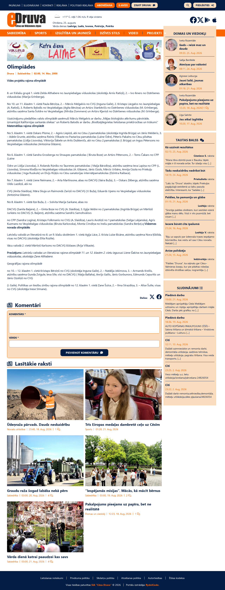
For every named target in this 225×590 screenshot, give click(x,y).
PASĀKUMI (14, 5)
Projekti (154, 33)
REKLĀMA (61, 5)
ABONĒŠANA (104, 5)
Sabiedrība (16, 33)
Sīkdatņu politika (105, 578)
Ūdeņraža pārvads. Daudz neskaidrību (38, 424)
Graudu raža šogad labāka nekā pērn (37, 490)
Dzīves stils (110, 33)
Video (133, 33)
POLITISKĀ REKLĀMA (81, 5)
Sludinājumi (188, 288)
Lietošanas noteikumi (51, 578)
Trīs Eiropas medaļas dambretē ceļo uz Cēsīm (122, 424)
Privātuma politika (79, 578)
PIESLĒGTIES (203, 5)
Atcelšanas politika (131, 578)
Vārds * (14, 337)
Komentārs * (17, 314)
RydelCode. (152, 584)
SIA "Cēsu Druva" (101, 584)
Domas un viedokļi (95, 513)
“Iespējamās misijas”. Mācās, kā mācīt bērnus (122, 490)
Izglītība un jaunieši (73, 33)
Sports (41, 33)
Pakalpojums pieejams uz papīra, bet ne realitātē (118, 506)
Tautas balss (187, 140)
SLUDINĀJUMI (31, 5)
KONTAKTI (47, 5)
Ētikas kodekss (177, 578)
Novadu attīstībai (16, 429)
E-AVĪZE (123, 5)
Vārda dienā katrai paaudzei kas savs (37, 556)
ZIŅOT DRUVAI (142, 5)
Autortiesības (155, 578)
